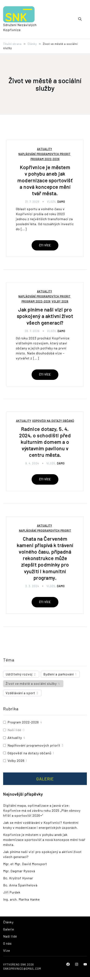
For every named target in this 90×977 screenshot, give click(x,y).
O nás (7, 943)
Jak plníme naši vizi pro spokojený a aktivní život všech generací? (45, 315)
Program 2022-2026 (45, 159)
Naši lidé (14, 730)
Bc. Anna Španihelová (20, 885)
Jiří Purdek (12, 892)
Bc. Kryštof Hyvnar (18, 878)
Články (8, 922)
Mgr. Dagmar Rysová (19, 871)
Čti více (45, 245)
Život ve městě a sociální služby (31, 683)
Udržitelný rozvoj (19, 674)
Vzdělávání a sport (20, 693)
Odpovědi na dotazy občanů (53, 421)
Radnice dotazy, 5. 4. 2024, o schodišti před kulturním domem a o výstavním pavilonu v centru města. (45, 442)
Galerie (45, 778)
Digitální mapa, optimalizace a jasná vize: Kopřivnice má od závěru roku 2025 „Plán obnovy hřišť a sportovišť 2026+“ (42, 810)
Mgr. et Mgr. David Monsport (25, 864)
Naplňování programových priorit (44, 154)
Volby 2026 (60, 301)
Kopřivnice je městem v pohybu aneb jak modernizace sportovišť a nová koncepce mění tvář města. (45, 180)
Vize (6, 950)
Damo (61, 201)
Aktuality (44, 149)
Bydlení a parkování (58, 674)
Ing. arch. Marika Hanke (21, 899)
